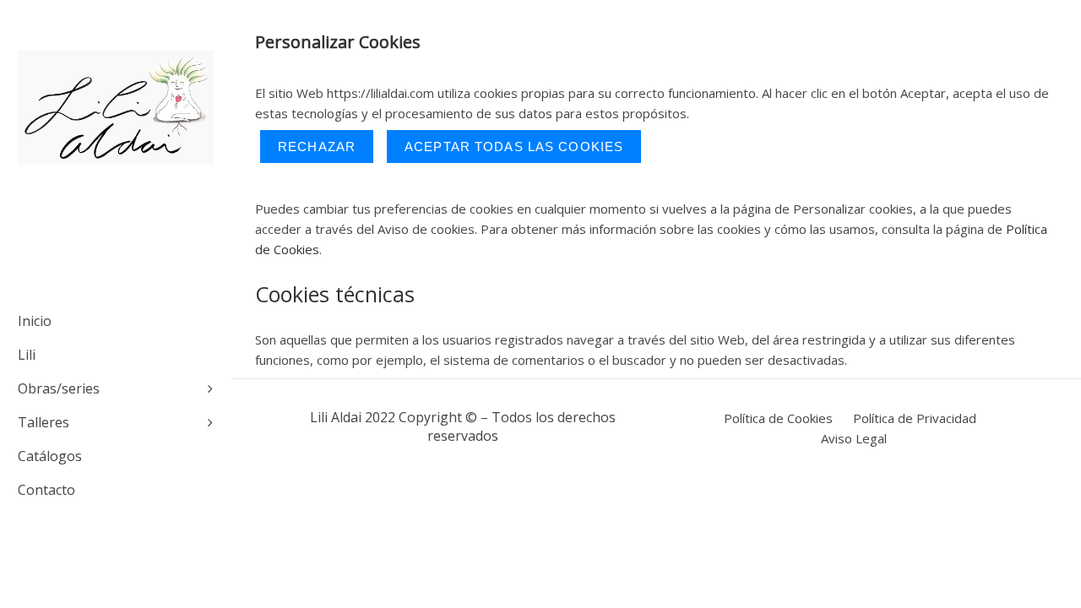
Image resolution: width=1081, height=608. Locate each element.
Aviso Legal (854, 438)
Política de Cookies (778, 418)
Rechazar (317, 146)
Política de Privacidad (914, 418)
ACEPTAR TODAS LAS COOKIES (514, 146)
